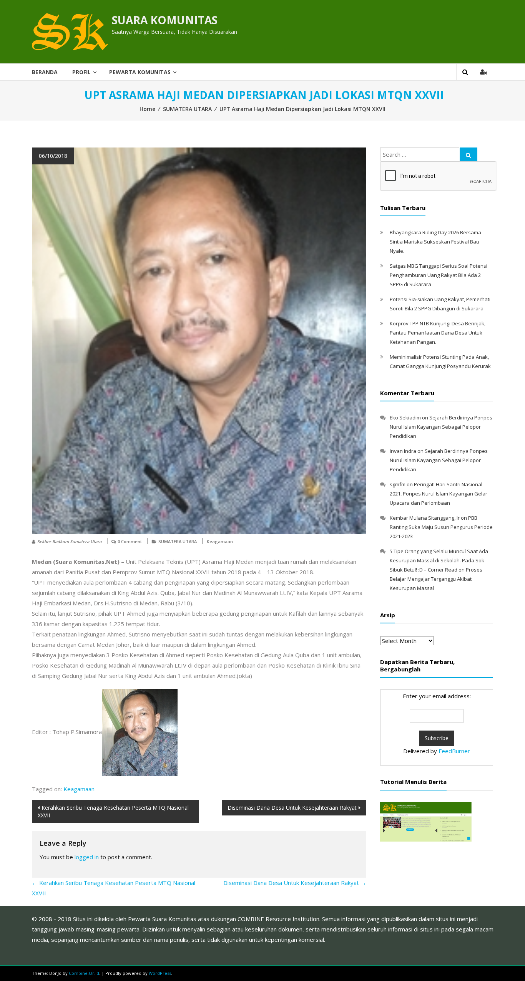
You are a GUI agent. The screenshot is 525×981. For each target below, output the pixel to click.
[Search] (468, 154)
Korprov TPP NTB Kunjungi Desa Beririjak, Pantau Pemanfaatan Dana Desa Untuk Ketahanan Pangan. (437, 332)
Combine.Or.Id (84, 973)
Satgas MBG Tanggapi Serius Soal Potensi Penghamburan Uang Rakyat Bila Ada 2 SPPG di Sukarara (438, 275)
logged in (87, 857)
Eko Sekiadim (405, 417)
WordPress (160, 973)
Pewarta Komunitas (140, 72)
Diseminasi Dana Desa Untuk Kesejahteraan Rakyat (292, 807)
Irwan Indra (403, 450)
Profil (81, 72)
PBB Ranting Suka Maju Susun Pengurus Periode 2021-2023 (441, 527)
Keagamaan (220, 541)
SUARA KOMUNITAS (165, 20)
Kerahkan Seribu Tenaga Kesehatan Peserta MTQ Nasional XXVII (113, 811)
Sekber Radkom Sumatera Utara (69, 541)
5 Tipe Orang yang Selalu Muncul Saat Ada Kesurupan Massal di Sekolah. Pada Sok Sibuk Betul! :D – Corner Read (439, 560)
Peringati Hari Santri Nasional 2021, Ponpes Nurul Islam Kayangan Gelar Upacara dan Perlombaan (438, 493)
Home (147, 109)
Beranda (45, 72)
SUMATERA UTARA (187, 109)
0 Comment (130, 541)
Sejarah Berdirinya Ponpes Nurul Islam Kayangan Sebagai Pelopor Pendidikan (441, 426)
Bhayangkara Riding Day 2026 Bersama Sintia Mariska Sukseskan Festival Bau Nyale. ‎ (435, 241)
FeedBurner (454, 751)
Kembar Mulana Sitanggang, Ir (425, 517)
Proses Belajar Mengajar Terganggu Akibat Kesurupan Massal (436, 579)
